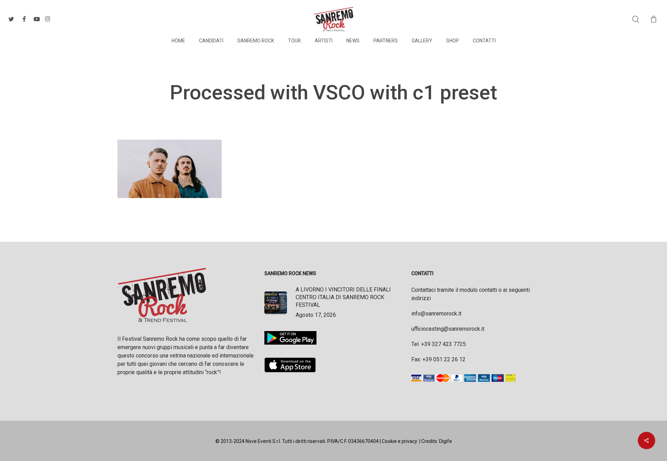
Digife (445, 441)
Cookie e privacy (399, 441)
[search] (636, 19)
